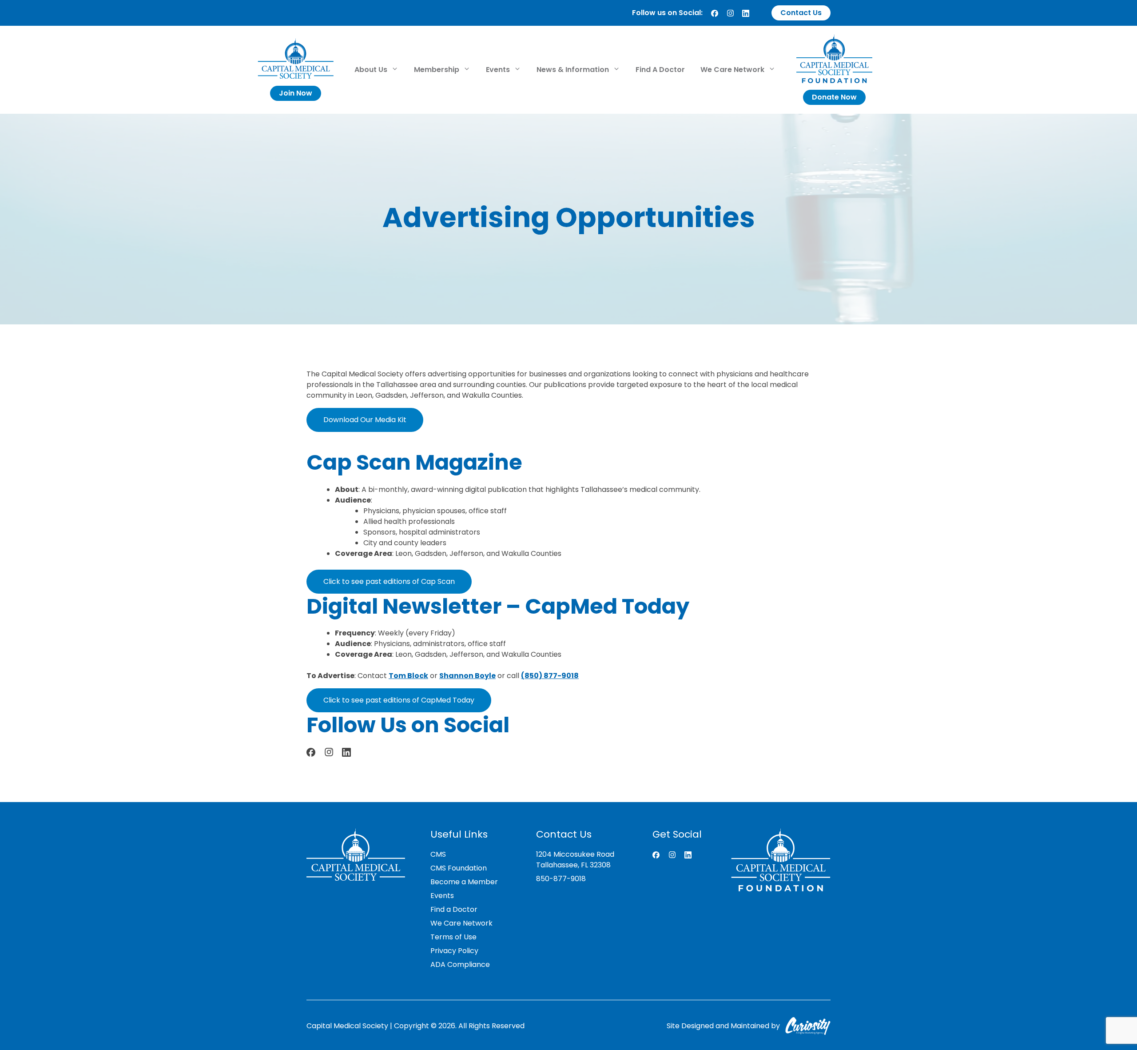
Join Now (295, 93)
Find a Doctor (453, 909)
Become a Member (464, 882)
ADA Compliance (460, 964)
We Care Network (733, 69)
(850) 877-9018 (550, 676)
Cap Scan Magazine (414, 462)
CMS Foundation (458, 868)
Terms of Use (453, 937)
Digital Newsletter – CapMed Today (497, 606)
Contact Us (801, 13)
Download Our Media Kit (364, 420)
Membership (437, 69)
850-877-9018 (561, 879)
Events (499, 69)
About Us (371, 69)
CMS (438, 854)
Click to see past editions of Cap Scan (389, 581)
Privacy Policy (454, 951)
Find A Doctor (660, 69)
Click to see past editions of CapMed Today (398, 700)
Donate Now (834, 97)
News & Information (574, 69)
